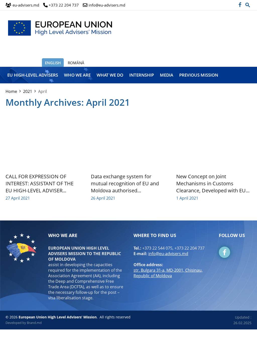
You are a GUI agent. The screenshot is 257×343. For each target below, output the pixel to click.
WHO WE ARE (77, 75)
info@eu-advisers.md (168, 253)
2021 (27, 91)
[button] (247, 3)
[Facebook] (240, 5)
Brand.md (34, 322)
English (53, 62)
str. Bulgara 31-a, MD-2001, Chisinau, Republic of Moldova (168, 272)
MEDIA (166, 75)
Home (11, 91)
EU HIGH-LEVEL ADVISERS (32, 75)
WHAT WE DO (110, 75)
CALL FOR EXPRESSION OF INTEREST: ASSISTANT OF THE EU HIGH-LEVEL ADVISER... (40, 183)
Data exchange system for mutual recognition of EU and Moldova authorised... (125, 183)
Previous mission (198, 75)
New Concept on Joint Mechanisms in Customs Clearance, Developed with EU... (212, 183)
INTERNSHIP (141, 75)
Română (76, 62)
